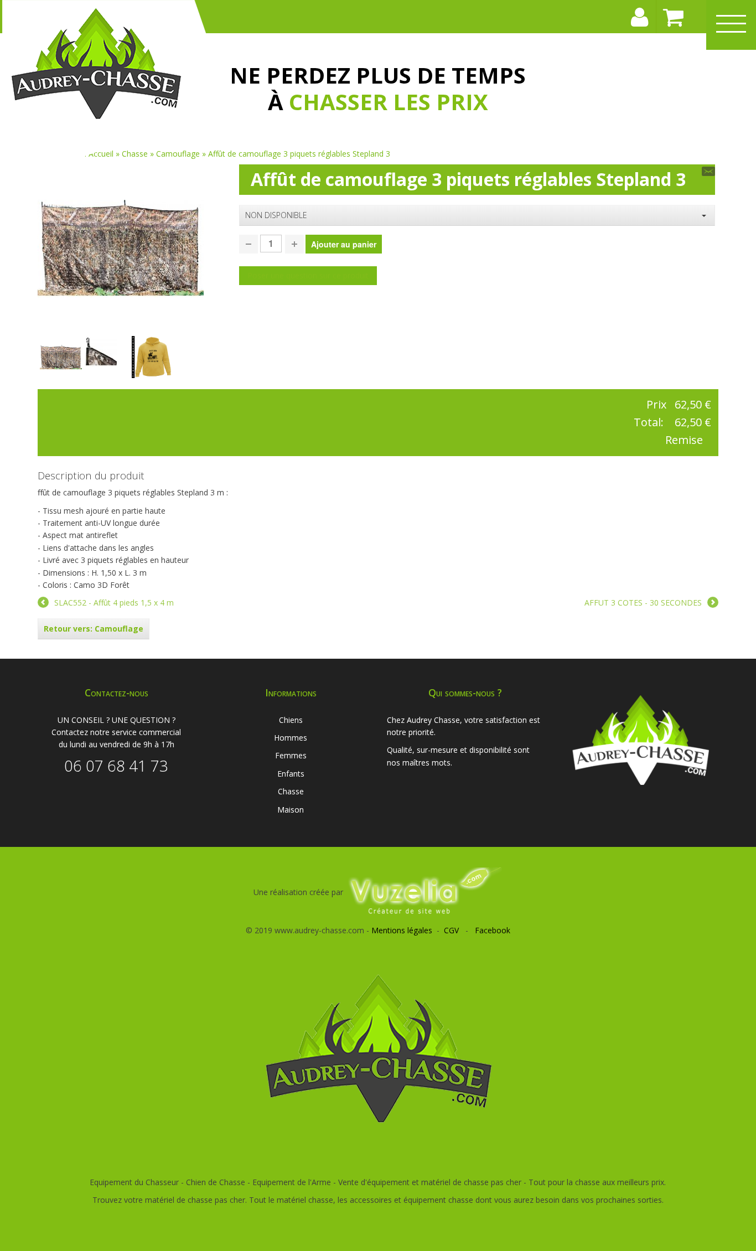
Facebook (492, 930)
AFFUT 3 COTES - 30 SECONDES (643, 602)
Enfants (290, 773)
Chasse (291, 791)
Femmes (291, 755)
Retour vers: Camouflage (93, 628)
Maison (290, 809)
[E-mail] (708, 171)
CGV (451, 930)
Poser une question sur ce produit (308, 275)
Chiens (291, 720)
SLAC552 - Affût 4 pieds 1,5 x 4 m (114, 602)
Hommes (290, 737)
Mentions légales (401, 930)
